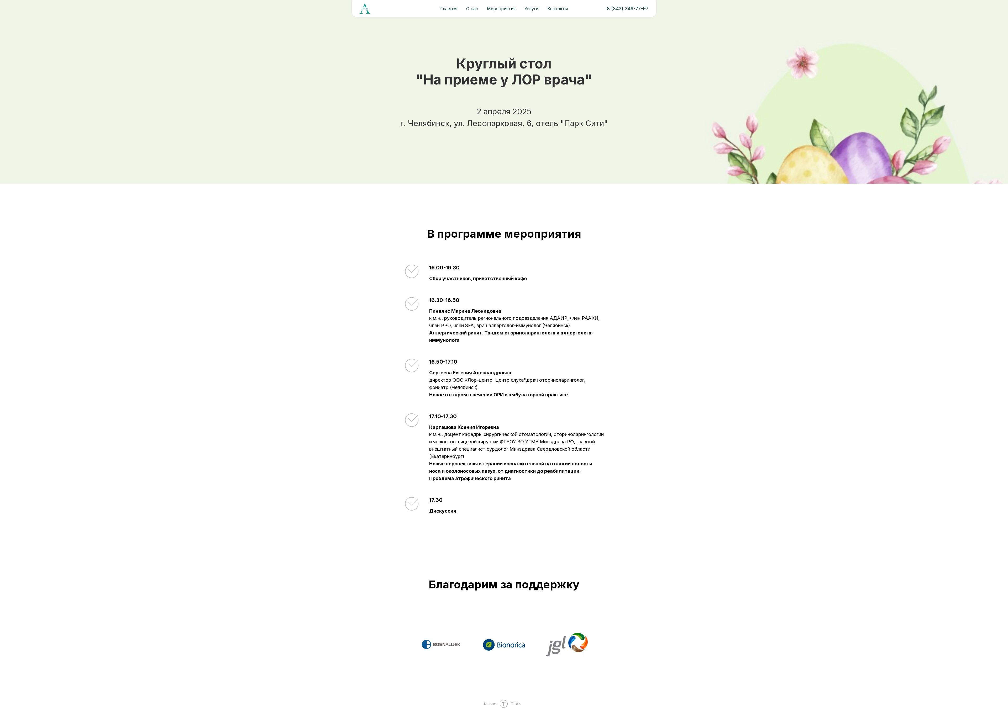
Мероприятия (501, 8)
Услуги (531, 8)
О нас (472, 8)
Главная (448, 8)
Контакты (557, 8)
